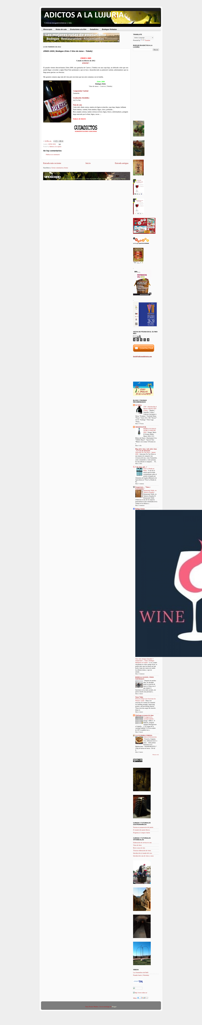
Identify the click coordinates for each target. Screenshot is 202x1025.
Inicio (88, 163)
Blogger (114, 1006)
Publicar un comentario (53, 154)
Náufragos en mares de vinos (144, 715)
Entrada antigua (121, 163)
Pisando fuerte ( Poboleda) (141, 975)
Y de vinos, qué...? (141, 467)
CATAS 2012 (52, 144)
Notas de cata (61, 29)
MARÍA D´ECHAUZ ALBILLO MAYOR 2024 (149, 430)
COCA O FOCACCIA (149, 737)
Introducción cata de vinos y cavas (143, 856)
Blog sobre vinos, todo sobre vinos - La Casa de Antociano (146, 449)
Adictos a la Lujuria (55, 146)
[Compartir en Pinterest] (62, 141)
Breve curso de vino (139, 848)
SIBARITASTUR (140, 427)
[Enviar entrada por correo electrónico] (59, 144)
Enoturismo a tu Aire (78, 29)
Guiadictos (94, 29)
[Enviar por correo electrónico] (54, 141)
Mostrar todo (156, 754)
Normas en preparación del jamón (143, 827)
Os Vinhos (138, 405)
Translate (147, 40)
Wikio (135, 998)
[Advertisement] (60, 198)
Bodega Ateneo (140, 509)
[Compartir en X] (58, 141)
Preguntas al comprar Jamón (141, 833)
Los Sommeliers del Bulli (140, 972)
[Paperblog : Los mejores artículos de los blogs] (138, 983)
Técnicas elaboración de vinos (142, 850)
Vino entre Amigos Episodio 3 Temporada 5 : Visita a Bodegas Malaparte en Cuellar (144, 660)
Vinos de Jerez (137, 845)
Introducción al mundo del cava (142, 853)
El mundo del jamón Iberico (141, 830)
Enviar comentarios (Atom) (60, 168)
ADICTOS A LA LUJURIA (84, 15)
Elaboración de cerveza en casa (142, 842)
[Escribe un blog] (56, 141)
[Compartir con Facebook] (60, 141)
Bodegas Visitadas (109, 29)
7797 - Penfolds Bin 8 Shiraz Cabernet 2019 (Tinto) (150, 408)
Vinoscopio (47, 29)
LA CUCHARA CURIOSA (143, 735)
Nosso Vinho (139, 697)
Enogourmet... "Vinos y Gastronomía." (142, 488)
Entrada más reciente (52, 163)
